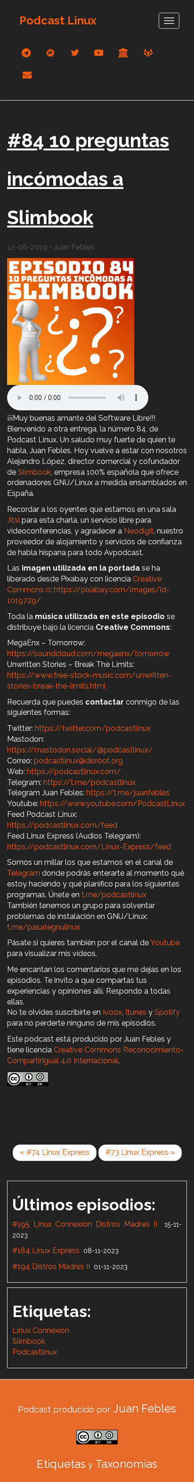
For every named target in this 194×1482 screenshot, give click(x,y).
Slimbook (34, 472)
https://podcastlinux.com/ (74, 771)
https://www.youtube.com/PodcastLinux (112, 803)
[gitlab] (148, 53)
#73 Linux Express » (140, 1152)
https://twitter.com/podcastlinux (93, 728)
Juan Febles (144, 1408)
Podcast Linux (58, 20)
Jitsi (13, 520)
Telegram (23, 873)
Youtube (165, 942)
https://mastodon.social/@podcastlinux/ (80, 749)
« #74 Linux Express (54, 1152)
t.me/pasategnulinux (43, 927)
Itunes (135, 1012)
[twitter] (75, 53)
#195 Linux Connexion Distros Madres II (84, 1224)
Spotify (167, 1012)
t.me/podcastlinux (113, 894)
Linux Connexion (40, 1330)
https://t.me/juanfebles (128, 792)
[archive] (123, 53)
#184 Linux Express (46, 1250)
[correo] (27, 75)
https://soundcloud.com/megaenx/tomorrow (88, 653)
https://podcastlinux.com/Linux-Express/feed (89, 846)
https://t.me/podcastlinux (89, 782)
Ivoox (112, 1012)
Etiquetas (61, 1464)
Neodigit (139, 530)
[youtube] (98, 53)
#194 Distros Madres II (51, 1266)
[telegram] (26, 53)
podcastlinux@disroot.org (78, 760)
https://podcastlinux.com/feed (62, 825)
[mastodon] (51, 53)
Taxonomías (126, 1464)
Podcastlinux (34, 1352)
